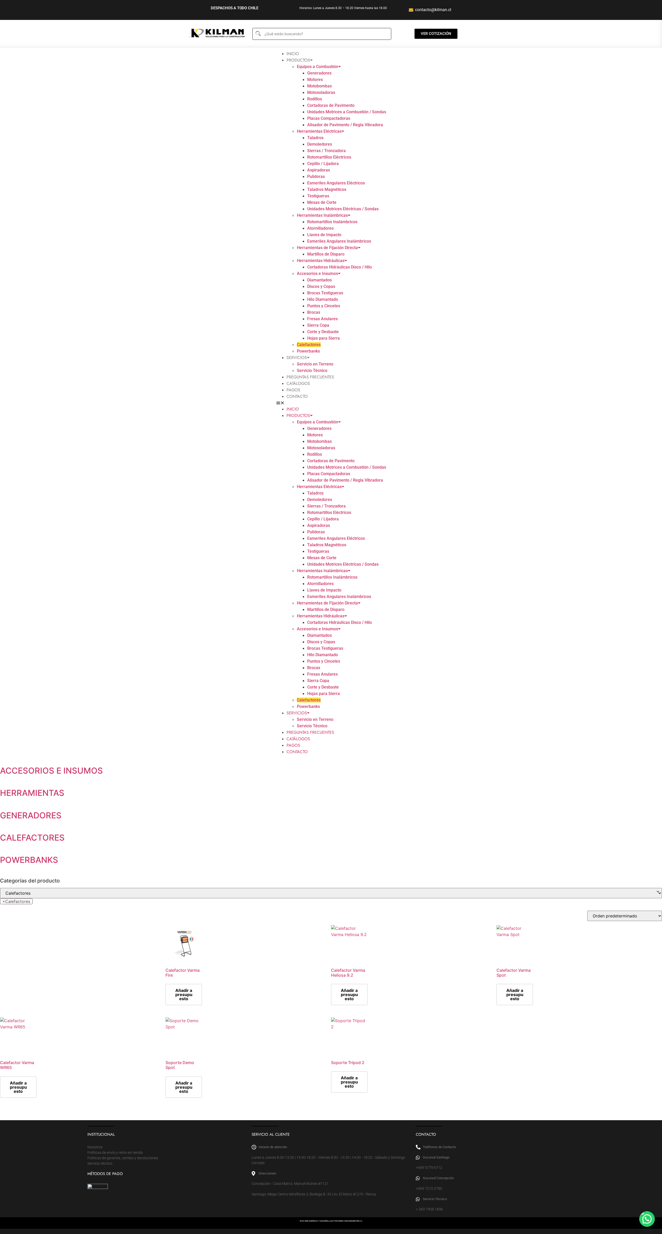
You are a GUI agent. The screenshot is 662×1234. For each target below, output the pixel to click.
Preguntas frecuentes (310, 377)
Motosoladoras (321, 92)
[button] (331, 403)
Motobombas (319, 86)
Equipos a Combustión (317, 66)
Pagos (293, 390)
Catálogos (298, 383)
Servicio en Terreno (315, 364)
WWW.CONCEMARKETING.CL (350, 1221)
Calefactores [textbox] (16, 901)
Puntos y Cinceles (323, 305)
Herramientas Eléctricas (319, 131)
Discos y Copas (321, 286)
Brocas (313, 312)
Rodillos (314, 98)
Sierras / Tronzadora (326, 150)
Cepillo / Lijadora (323, 163)
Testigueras (318, 195)
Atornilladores (320, 228)
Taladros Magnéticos (326, 189)
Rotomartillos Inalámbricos (332, 221)
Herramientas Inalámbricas (322, 215)
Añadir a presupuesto (183, 994)
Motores (315, 79)
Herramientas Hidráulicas (320, 260)
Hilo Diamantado (322, 299)
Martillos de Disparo (325, 254)
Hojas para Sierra (323, 338)
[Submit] (258, 33)
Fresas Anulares (322, 318)
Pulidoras (316, 176)
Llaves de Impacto (324, 234)
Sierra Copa (318, 325)
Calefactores (309, 344)
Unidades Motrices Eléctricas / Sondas (343, 208)
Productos (298, 60)
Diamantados (319, 280)
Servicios (297, 358)
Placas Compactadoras (328, 118)
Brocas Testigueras (325, 292)
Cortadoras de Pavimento (331, 105)
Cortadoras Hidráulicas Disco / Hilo (339, 267)
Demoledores (319, 144)
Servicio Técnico (312, 370)
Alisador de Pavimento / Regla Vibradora (345, 124)
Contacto (297, 396)
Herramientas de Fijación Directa (327, 247)
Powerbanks (308, 351)
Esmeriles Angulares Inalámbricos (339, 241)
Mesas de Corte (321, 202)
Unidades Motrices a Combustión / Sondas (346, 111)
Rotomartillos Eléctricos (329, 157)
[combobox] (16, 901)
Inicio (293, 54)
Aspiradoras (318, 170)
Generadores (319, 73)
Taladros (315, 137)
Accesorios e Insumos (317, 273)
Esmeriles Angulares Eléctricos (336, 183)
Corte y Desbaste (323, 331)
